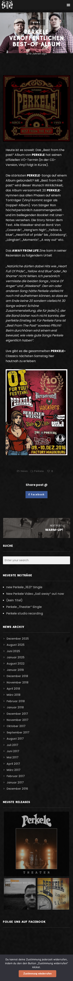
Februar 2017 (16, 776)
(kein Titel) (14, 600)
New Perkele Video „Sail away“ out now (35, 594)
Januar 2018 (15, 707)
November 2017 (17, 720)
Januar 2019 (15, 670)
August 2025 (16, 645)
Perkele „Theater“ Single (24, 607)
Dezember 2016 (17, 789)
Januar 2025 (16, 657)
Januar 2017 (15, 782)
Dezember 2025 (18, 639)
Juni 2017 (13, 751)
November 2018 (17, 682)
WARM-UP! (54, 528)
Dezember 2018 (17, 676)
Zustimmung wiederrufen (37, 974)
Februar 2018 (16, 701)
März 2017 (13, 770)
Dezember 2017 (17, 714)
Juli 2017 (12, 745)
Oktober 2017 (16, 726)
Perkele (39, 471)
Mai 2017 (12, 757)
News (36, 22)
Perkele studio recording (24, 613)
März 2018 (13, 695)
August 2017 (15, 739)
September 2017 (18, 732)
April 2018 (13, 689)
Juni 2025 (13, 651)
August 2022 (16, 663)
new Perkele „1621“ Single (24, 587)
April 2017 (13, 764)
